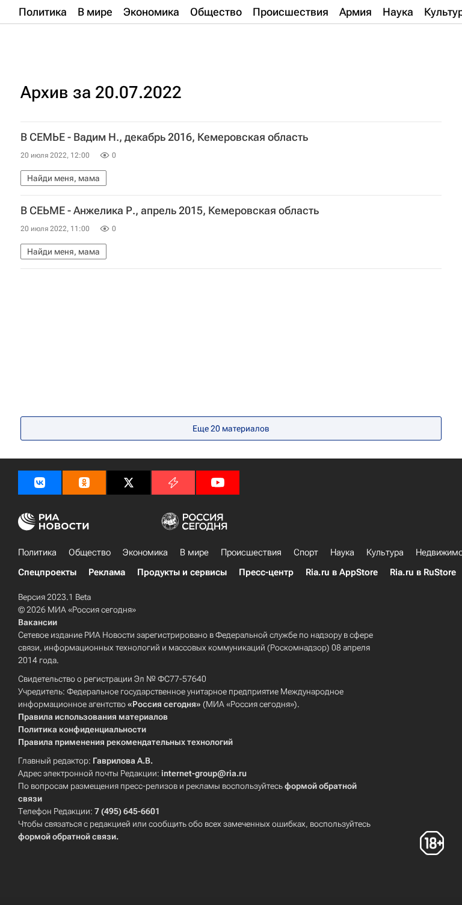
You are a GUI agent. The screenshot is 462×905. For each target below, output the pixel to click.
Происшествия (251, 552)
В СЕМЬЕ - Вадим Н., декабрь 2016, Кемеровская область (164, 137)
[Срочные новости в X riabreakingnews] (173, 483)
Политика (37, 552)
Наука (342, 552)
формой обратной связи (67, 836)
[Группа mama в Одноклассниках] (84, 483)
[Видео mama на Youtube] (217, 483)
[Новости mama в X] (128, 483)
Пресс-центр (266, 572)
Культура (385, 552)
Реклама (106, 572)
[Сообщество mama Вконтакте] (39, 483)
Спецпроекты (47, 572)
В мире (194, 552)
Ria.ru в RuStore (423, 572)
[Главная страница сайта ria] (78, 41)
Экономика (145, 552)
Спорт (306, 552)
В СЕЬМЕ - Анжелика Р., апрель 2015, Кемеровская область (169, 211)
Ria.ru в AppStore (342, 572)
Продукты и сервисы (182, 572)
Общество (90, 552)
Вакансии (37, 622)
